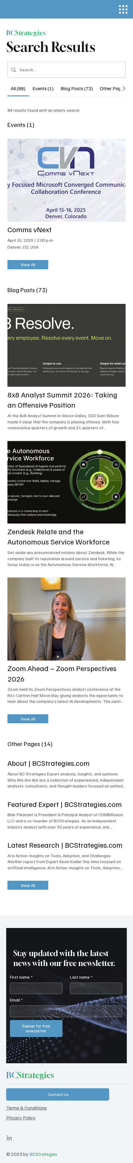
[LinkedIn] (9, 1138)
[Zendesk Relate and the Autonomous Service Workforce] (66, 482)
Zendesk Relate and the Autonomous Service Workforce (58, 536)
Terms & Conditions (26, 1108)
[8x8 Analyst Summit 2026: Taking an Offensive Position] (66, 345)
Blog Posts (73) (27, 290)
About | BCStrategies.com (48, 762)
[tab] (18, 88)
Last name (81, 977)
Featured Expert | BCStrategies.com (64, 803)
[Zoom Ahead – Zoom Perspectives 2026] (66, 619)
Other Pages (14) (30, 744)
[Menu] (123, 9)
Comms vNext (29, 229)
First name (21, 977)
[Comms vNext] (66, 180)
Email (16, 999)
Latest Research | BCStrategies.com (64, 844)
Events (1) (20, 124)
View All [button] (28, 264)
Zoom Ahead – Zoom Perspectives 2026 (62, 673)
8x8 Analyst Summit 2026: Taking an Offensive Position (62, 399)
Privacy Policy (21, 1118)
